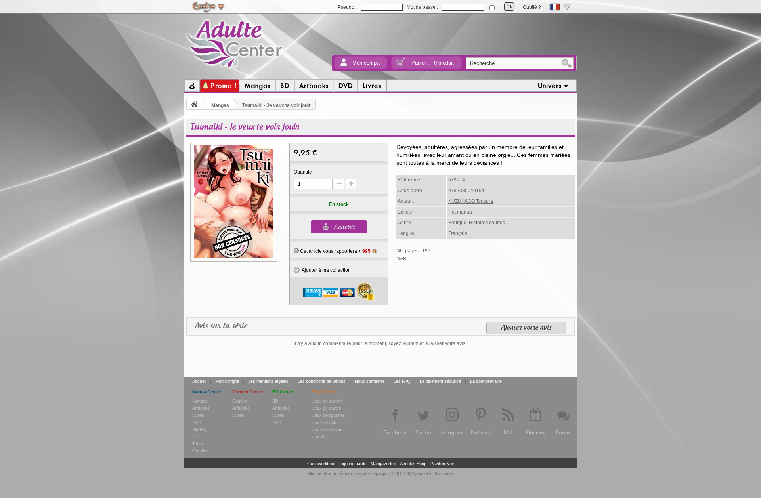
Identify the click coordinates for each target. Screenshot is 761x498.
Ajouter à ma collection (325, 270)
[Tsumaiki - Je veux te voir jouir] (233, 256)
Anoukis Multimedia (435, 473)
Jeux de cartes (326, 408)
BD (275, 401)
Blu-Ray (200, 429)
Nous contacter (369, 381)
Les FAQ (402, 381)
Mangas (220, 105)
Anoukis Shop (413, 463)
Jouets (318, 436)
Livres (198, 415)
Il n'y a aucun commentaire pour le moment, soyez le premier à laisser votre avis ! (381, 343)
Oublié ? (532, 7)
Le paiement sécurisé (440, 381)
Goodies (200, 450)
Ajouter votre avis (526, 328)
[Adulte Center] (234, 68)
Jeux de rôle (324, 422)
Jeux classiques (328, 429)
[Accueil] (192, 85)
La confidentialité (486, 381)
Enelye (359, 473)
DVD (196, 422)
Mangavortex (383, 463)
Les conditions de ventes (322, 381)
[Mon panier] (400, 65)
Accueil (199, 381)
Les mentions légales (268, 381)
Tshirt (197, 443)
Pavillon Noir (442, 463)
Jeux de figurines (328, 415)
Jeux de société (327, 401)
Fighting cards (353, 463)
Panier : (432, 63)
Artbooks (201, 408)
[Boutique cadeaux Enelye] (296, 251)
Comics (239, 401)
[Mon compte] (343, 65)
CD (195, 436)
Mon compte (366, 63)
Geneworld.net (321, 463)
